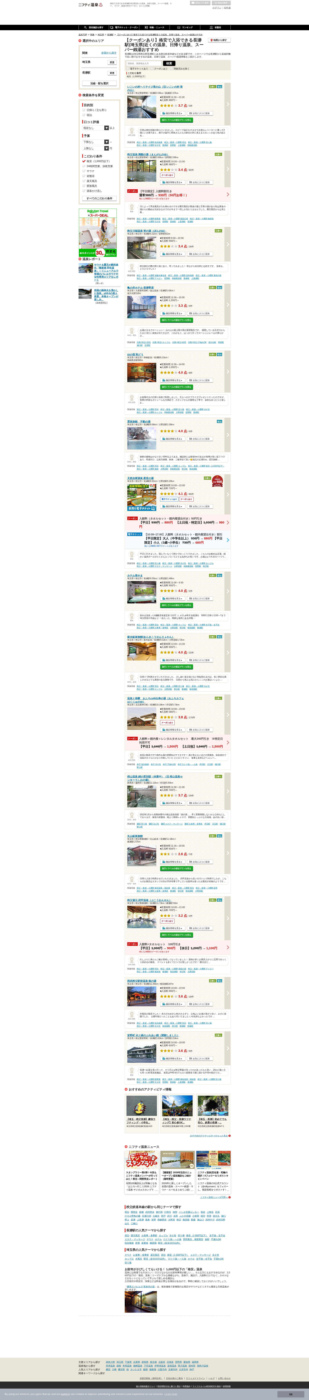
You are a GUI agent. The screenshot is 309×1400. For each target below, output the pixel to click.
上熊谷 (210, 1212)
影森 (193, 1219)
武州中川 (210, 1219)
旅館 (207, 1239)
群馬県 (145, 1362)
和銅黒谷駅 (192, 145)
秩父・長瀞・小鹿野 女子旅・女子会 (203, 625)
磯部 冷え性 (154, 824)
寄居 (209, 1216)
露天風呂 (135, 1235)
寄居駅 (221, 342)
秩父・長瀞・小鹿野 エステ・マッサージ (154, 566)
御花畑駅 (193, 469)
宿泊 (127, 1235)
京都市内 (172, 1369)
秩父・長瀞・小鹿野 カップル (149, 412)
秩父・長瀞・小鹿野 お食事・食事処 (152, 628)
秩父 (179, 1219)
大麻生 (156, 1216)
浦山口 (200, 1219)
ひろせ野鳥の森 (132, 1216)
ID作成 (227, 7)
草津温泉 (110, 1365)
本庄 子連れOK (169, 764)
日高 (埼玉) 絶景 (179, 342)
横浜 (108, 1369)
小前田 (195, 1216)
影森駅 (190, 1026)
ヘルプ (211, 1378)
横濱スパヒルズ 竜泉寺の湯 (141, 1286)
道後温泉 (171, 1365)
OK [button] (291, 1394)
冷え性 (172, 1235)
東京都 (153, 1362)
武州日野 (220, 1219)
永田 (175, 1216)
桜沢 (203, 1216)
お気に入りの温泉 (200, 3)
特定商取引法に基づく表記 (169, 1386)
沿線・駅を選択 (99, 83)
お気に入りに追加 (201, 113)
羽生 (127, 1212)
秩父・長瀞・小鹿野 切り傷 (200, 142)
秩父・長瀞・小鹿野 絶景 (206, 888)
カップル (163, 1235)
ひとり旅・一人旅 (172, 1239)
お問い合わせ (224, 1378)
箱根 (119, 1365)
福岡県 (195, 1362)
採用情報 (227, 1386)
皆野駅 (173, 145)
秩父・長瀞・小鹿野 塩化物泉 (149, 142)
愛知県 (186, 1362)
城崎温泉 (137, 1365)
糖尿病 (153, 1243)
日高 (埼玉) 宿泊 (144, 342)
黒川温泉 (182, 1365)
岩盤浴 (90, 176)
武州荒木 (149, 1212)
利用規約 (186, 1386)
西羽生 (134, 1212)
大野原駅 (180, 412)
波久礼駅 (212, 342)
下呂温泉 (148, 1365)
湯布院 (192, 1365)
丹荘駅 (202, 764)
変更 (112, 62)
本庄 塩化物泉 (143, 764)
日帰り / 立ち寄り (97, 110)
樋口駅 (140, 345)
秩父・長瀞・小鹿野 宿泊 (175, 142)
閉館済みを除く (182, 68)
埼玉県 (120, 1362)
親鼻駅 (165, 145)
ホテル (158, 1239)
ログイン (216, 7)
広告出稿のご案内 (174, 1378)
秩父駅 (184, 469)
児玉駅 (210, 764)
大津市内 (183, 1369)
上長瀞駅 (182, 145)
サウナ (150, 1239)
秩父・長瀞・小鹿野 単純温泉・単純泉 (153, 888)
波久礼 (216, 1216)
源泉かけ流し (94, 190)
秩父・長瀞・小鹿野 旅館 (148, 469)
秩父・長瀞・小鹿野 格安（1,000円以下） (206, 466)
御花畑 (186, 1219)
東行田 (159, 1212)
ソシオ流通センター (189, 1212)
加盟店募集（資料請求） (151, 1378)
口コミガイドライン (195, 1378)
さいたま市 (136, 1369)
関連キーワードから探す (92, 1373)
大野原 (171, 1219)
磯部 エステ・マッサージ (172, 824)
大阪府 (161, 1362)
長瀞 (133, 1219)
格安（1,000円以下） (197, 1235)
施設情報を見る (173, 113)
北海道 (170, 1362)
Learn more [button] (171, 1394)
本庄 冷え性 (156, 764)
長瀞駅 (190, 221)
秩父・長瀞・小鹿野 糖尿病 (202, 219)
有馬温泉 (127, 1365)
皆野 (153, 1219)
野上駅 (140, 767)
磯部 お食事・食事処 (193, 824)
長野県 (178, 1362)
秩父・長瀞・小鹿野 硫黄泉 (148, 219)
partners (65, 1394)
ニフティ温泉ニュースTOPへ (214, 1197)
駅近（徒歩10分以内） (169, 1243)
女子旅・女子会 (217, 1235)
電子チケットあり (139, 68)
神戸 (192, 1369)
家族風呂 (92, 185)
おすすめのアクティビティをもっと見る (209, 1135)
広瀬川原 (146, 1216)
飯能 (145, 1369)
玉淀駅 (147, 345)
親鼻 (147, 1219)
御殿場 (152, 1369)
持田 (175, 1212)
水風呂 (138, 1259)
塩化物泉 (129, 1243)
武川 (169, 1216)
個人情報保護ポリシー (145, 1386)
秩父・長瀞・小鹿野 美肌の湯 (175, 219)
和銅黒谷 (162, 1219)
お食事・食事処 (149, 1235)
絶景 (137, 1243)
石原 (217, 1212)
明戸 (163, 1216)
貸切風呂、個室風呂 (193, 1239)
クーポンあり (161, 68)
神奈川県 (110, 1362)
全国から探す (109, 52)
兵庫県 (136, 1362)
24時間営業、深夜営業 (100, 166)
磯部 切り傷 (142, 824)
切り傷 (181, 1235)
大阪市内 (162, 1369)
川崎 (114, 1369)
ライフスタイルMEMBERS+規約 (206, 1386)
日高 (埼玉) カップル (161, 342)
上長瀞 (140, 1219)
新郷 (141, 1212)
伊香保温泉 (160, 1365)
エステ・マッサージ (135, 1239)
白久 (127, 1223)
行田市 (167, 1212)
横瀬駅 (200, 628)
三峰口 (134, 1223)
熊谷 (203, 1212)
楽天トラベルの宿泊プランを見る (176, 120)
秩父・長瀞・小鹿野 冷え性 (148, 145)
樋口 (223, 1216)
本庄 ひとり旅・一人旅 (187, 764)
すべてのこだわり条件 (99, 198)
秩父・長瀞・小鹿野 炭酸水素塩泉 (151, 275)
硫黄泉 (144, 1243)
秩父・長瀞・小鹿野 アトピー (149, 278)
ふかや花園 (185, 1216)
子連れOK (216, 1239)
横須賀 (121, 1369)
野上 (127, 1219)
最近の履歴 (221, 3)
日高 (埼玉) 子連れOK (197, 342)
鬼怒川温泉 (202, 1365)
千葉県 (128, 1362)
